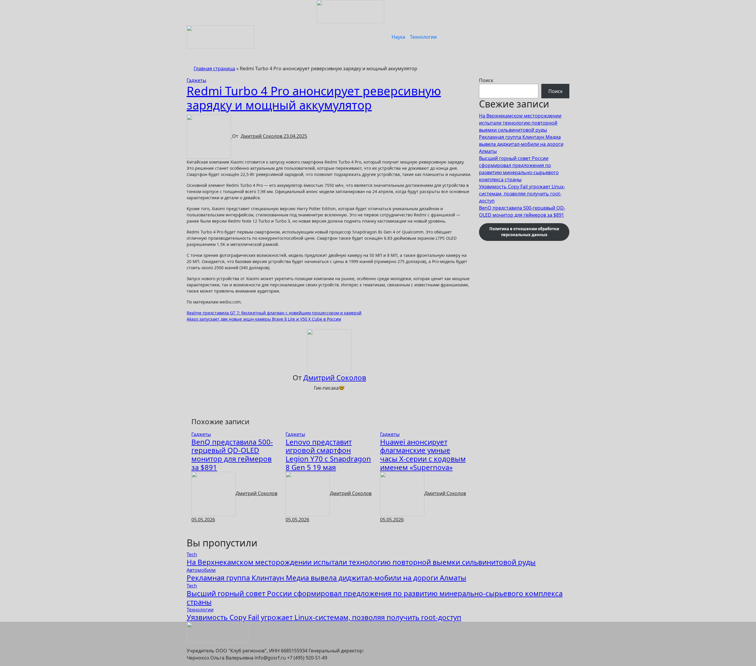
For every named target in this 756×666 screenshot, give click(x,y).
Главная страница (214, 68)
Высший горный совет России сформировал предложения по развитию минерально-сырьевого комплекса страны (375, 597)
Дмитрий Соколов (262, 136)
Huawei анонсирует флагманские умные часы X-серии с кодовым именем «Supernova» (423, 454)
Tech (192, 554)
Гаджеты (196, 80)
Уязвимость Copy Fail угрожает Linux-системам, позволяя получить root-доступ (522, 193)
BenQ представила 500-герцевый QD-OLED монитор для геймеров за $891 (232, 454)
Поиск (486, 80)
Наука (398, 37)
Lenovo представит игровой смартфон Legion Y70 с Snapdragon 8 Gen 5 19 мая (328, 454)
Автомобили (201, 570)
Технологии (423, 37)
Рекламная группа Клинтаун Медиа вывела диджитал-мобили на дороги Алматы (521, 144)
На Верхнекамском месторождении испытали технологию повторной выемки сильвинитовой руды (520, 122)
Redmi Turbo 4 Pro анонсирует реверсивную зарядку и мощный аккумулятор (314, 98)
